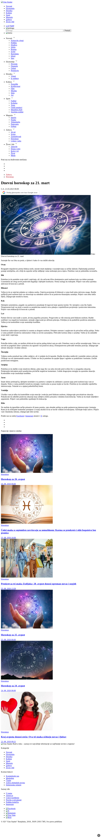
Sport (8, 15)
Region (14, 49)
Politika (14, 43)
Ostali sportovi (16, 107)
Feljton (13, 126)
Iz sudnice (15, 78)
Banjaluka (15, 54)
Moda (13, 155)
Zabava (9, 19)
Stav (12, 58)
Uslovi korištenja (12, 798)
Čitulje (8, 780)
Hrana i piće (15, 149)
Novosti (9, 6)
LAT (8, 26)
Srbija (13, 47)
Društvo (14, 45)
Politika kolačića (12, 802)
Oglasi (13, 68)
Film (12, 88)
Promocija (15, 71)
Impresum (10, 804)
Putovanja (15, 124)
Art (12, 95)
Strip (13, 93)
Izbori (13, 56)
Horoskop (15, 139)
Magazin (9, 17)
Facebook (20, 416)
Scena (13, 134)
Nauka (13, 120)
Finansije (14, 66)
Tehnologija (15, 122)
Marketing (10, 778)
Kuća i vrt (15, 151)
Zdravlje (14, 147)
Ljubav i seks (16, 141)
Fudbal (13, 101)
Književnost (15, 86)
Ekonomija (10, 8)
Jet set (13, 132)
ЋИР (12, 26)
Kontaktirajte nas (12, 776)
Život (13, 153)
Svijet (13, 52)
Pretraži (67, 30)
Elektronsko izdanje (13, 785)
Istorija (13, 118)
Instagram (29, 416)
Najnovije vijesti (17, 40)
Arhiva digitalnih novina (15, 783)
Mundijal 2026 (16, 110)
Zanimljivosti (16, 136)
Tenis (13, 105)
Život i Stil (10, 22)
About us (9, 795)
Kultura (9, 13)
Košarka (14, 103)
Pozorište (14, 84)
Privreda (14, 64)
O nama (9, 793)
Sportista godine (17, 112)
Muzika (14, 91)
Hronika (9, 11)
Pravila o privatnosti (13, 800)
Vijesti (13, 76)
